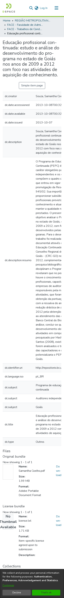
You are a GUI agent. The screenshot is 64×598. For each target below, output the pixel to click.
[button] (9, 8)
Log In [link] (44, 8)
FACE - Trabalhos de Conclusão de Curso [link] (25, 29)
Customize (8, 585)
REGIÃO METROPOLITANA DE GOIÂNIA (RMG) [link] (32, 21)
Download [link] (58, 471)
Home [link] (6, 21)
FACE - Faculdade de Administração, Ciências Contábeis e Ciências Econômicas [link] (25, 25)
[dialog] (32, 583)
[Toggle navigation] (56, 8)
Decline (16, 592)
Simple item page (32, 85)
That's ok (46, 592)
